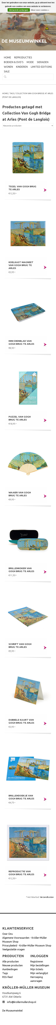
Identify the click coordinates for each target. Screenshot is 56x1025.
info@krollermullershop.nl (21, 1002)
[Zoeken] (3, 77)
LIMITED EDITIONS (41, 66)
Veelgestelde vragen (13, 949)
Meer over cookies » (40, 10)
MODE (30, 62)
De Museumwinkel (12, 1010)
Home (7, 57)
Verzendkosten (47, 897)
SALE (7, 71)
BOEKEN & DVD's (13, 62)
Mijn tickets (36, 969)
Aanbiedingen (10, 969)
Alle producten (10, 961)
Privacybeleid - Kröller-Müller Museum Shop (26, 945)
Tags (12, 93)
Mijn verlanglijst (39, 973)
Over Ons (7, 933)
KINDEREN (22, 66)
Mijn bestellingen (39, 965)
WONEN (8, 66)
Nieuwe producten (12, 965)
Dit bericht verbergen (18, 10)
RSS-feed (7, 977)
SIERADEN (42, 62)
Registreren (36, 961)
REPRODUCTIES (23, 57)
